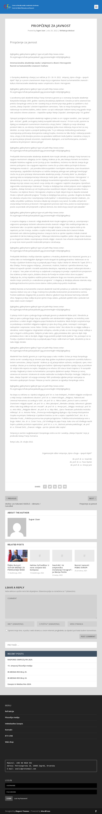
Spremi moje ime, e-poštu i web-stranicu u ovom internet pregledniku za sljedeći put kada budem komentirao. (52, 630)
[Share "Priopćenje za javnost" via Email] (59, 486)
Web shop (9, 742)
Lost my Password (20, 798)
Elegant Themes (22, 811)
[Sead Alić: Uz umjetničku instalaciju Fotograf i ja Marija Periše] (62, 556)
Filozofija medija (12, 717)
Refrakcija (9, 711)
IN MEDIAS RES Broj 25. (17, 672)
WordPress (45, 811)
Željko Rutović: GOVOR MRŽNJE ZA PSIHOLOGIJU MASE (16, 567)
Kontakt (8, 730)
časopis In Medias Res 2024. (19, 684)
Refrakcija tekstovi (67, 30)
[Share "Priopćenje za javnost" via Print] (64, 486)
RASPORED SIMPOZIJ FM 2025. (20, 659)
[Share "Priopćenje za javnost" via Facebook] (44, 486)
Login (9, 798)
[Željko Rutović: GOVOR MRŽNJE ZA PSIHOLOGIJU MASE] (17, 556)
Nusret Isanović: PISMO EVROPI (82, 566)
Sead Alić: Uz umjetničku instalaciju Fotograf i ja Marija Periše (62, 568)
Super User (40, 30)
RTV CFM (9, 736)
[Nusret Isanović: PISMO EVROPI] (85, 556)
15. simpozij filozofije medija (20, 666)
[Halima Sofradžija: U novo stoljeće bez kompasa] (40, 556)
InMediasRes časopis (14, 723)
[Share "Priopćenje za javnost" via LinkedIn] (54, 486)
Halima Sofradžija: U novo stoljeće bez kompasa (39, 567)
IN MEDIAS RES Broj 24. (17, 678)
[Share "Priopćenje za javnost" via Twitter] (49, 486)
